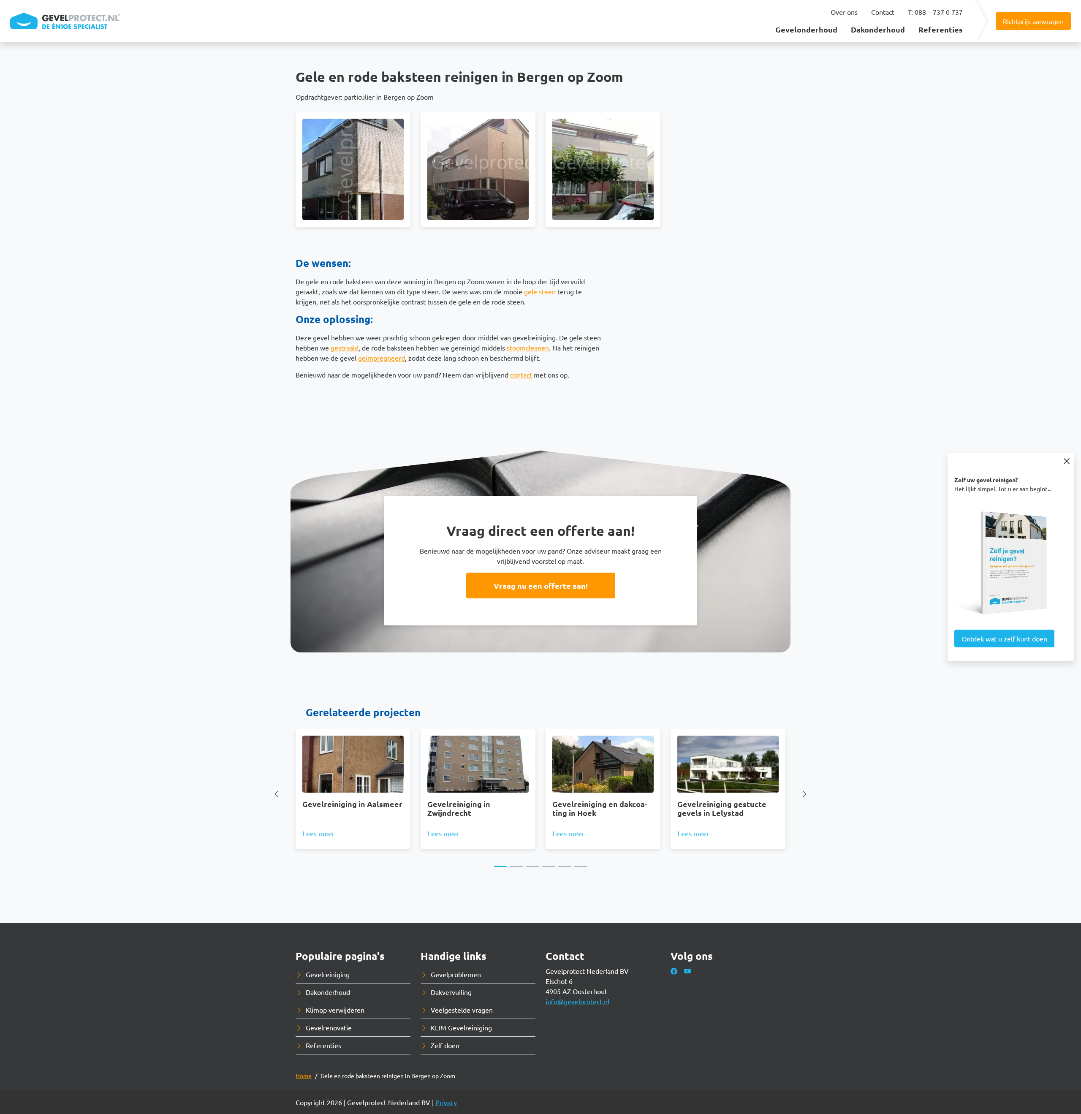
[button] (353, 169)
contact (521, 374)
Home (304, 1075)
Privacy (446, 1102)
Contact (882, 12)
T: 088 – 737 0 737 (935, 12)
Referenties (940, 29)
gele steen (540, 291)
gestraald (345, 347)
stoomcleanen (528, 347)
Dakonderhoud (878, 29)
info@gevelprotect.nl (577, 1001)
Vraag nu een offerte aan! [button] (541, 585)
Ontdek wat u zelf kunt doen (1004, 638)
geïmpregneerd (381, 357)
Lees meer (318, 833)
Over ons (844, 12)
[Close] (1066, 460)
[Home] (65, 21)
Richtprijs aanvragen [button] (1033, 21)
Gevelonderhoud (806, 29)
